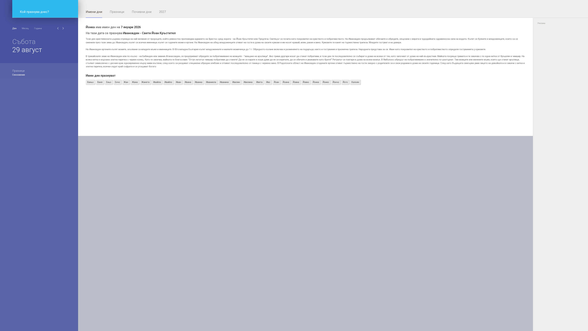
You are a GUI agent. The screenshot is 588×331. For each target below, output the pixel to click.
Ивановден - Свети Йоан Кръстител (149, 33)
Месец (25, 28)
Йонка (316, 82)
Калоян (355, 82)
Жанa (135, 82)
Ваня (99, 82)
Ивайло (168, 82)
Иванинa (224, 82)
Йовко (306, 82)
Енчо (117, 82)
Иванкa (198, 82)
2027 (162, 12)
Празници (117, 12)
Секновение (18, 74)
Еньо (108, 82)
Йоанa (286, 82)
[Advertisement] (305, 114)
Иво (268, 82)
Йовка (296, 82)
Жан (126, 82)
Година (38, 28)
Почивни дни (141, 12)
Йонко (326, 82)
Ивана (188, 82)
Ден (14, 28)
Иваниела (211, 82)
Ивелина (248, 82)
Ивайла (157, 82)
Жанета (145, 82)
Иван (178, 82)
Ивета (259, 82)
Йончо (336, 82)
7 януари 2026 (131, 27)
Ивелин (236, 82)
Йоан (276, 82)
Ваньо (90, 82)
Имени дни (94, 12)
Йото (345, 82)
